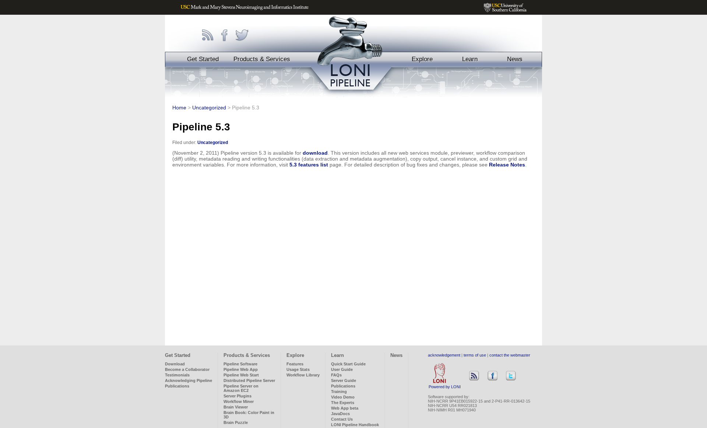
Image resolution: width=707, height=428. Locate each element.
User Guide (342, 369)
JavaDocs (340, 413)
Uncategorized (209, 107)
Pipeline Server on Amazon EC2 (241, 388)
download (315, 153)
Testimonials (177, 375)
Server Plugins (238, 396)
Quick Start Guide (348, 364)
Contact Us (342, 419)
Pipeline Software (240, 364)
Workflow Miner (239, 401)
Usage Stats (298, 369)
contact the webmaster (509, 355)
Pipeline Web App (241, 369)
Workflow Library (303, 375)
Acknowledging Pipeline (188, 380)
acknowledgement (444, 355)
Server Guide (343, 380)
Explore (422, 59)
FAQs (336, 375)
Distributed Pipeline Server (249, 380)
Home (179, 107)
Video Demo (343, 397)
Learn (470, 59)
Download (175, 364)
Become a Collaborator (187, 369)
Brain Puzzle (236, 422)
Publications (177, 386)
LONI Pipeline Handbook (355, 424)
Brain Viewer (236, 407)
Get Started (203, 59)
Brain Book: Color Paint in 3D (249, 414)
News (515, 59)
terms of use (475, 355)
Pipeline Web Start (241, 375)
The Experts (342, 402)
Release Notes (507, 165)
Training (339, 391)
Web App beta (344, 408)
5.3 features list (308, 165)
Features (294, 364)
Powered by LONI (445, 387)
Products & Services (261, 59)
